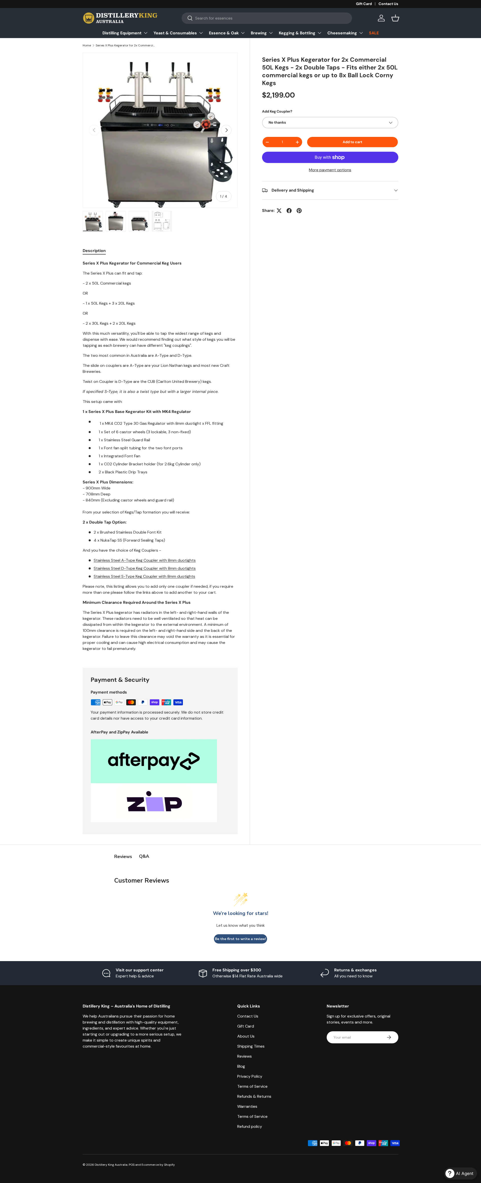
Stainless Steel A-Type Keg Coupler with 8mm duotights (145, 560)
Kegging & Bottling (297, 33)
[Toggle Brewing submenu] (271, 33)
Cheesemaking (342, 33)
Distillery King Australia (111, 1165)
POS (132, 1165)
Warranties (247, 1106)
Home (87, 45)
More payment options (330, 170)
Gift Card (364, 4)
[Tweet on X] (279, 211)
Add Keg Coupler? (277, 111)
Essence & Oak (224, 33)
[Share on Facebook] (289, 211)
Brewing (259, 33)
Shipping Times (251, 1046)
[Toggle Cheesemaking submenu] (361, 33)
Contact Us (388, 4)
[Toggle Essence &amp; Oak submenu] (243, 33)
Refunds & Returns (254, 1096)
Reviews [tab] (123, 857)
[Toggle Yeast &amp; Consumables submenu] (201, 33)
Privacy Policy (249, 1076)
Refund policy (249, 1126)
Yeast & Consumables (175, 33)
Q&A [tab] (144, 856)
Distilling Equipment (122, 33)
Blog (241, 1066)
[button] (395, 18)
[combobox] (267, 18)
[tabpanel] (160, 458)
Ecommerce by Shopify (158, 1165)
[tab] (94, 250)
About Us (246, 1036)
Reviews (244, 1056)
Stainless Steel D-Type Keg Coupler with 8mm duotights (145, 568)
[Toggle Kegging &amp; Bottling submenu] (319, 33)
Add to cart (352, 142)
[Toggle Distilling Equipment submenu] (146, 33)
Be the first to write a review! (240, 939)
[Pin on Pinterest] (299, 211)
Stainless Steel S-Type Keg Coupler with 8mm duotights (144, 576)
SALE (374, 33)
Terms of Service (252, 1086)
